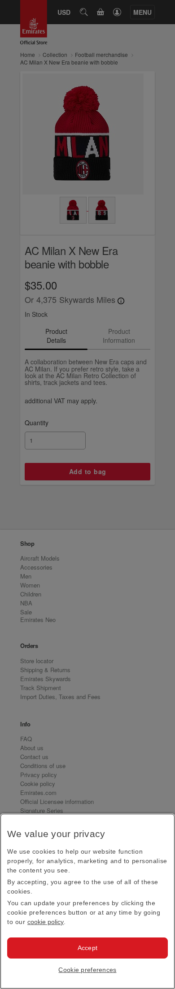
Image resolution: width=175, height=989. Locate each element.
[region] (87, 901)
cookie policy (45, 921)
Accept (88, 947)
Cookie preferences (87, 969)
